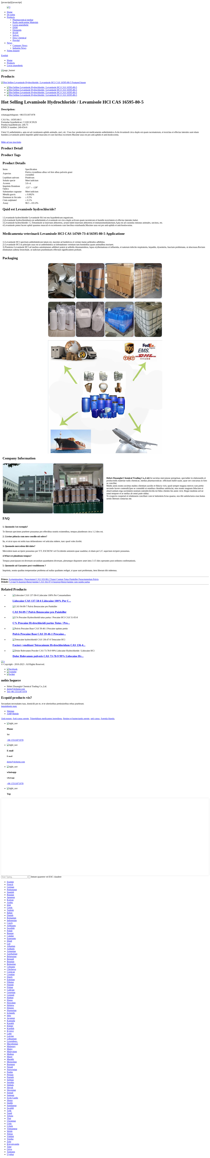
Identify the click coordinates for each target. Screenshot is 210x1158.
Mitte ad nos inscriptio (11, 142)
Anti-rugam (6, 718)
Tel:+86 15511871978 (17, 691)
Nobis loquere (13, 50)
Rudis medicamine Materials (25, 22)
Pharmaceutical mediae (23, 20)
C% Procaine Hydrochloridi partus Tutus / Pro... (41, 622)
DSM (15, 27)
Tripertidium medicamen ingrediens (46, 718)
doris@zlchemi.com (16, 689)
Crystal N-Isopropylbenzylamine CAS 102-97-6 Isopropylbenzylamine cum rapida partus (49, 582)
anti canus (95, 718)
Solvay (16, 35)
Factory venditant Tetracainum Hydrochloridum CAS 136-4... (49, 645)
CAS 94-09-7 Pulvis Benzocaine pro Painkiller (39, 611)
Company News (20, 45)
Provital (16, 40)
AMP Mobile (13, 713)
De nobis (11, 14)
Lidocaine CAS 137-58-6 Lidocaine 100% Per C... (42, 600)
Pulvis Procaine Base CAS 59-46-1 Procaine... (39, 633)
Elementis (17, 30)
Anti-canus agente (21, 718)
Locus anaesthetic (21, 25)
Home (9, 12)
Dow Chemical (19, 38)
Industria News (19, 48)
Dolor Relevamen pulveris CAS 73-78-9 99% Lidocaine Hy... (48, 656)
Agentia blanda (107, 718)
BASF (15, 32)
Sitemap (10, 711)
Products (11, 17)
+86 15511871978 (15, 740)
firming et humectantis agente (76, 718)
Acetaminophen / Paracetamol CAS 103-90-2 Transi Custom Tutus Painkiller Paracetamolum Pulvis (54, 579)
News (9, 43)
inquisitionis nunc (9, 706)
